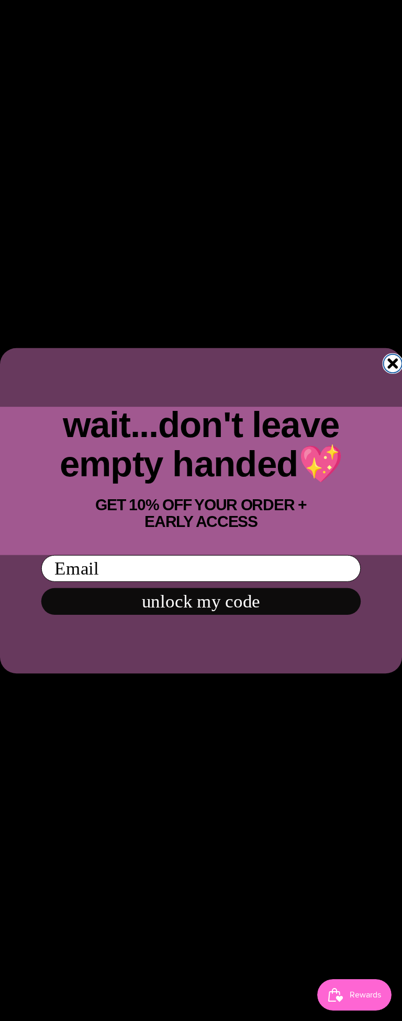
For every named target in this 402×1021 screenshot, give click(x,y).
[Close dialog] (393, 363)
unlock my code (201, 601)
